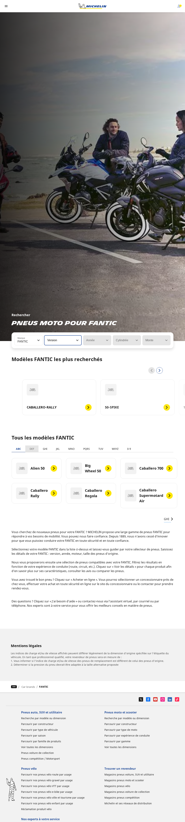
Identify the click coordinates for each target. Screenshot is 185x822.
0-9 (129, 448)
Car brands (28, 687)
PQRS (86, 448)
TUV (100, 448)
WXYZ (115, 448)
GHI (45, 448)
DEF (32, 448)
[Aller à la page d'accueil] (92, 6)
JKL (58, 448)
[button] (38, 340)
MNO (71, 448)
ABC (18, 448)
